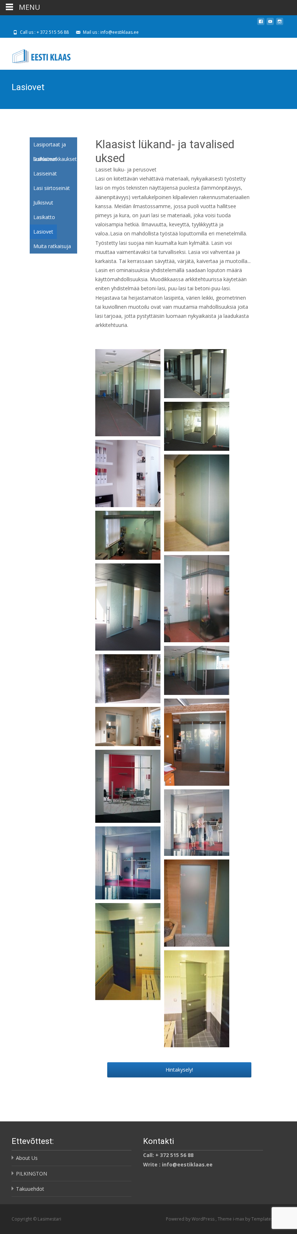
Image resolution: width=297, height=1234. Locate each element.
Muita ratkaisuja (52, 246)
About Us (27, 1157)
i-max (239, 1219)
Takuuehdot (30, 1188)
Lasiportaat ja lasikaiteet (49, 146)
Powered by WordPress (191, 1219)
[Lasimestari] (37, 52)
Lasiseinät (45, 173)
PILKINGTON (31, 1173)
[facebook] (260, 24)
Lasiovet (43, 231)
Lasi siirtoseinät (51, 188)
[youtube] (270, 24)
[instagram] (279, 24)
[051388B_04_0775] (196, 822)
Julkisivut (43, 202)
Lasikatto (44, 217)
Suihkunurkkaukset (55, 158)
